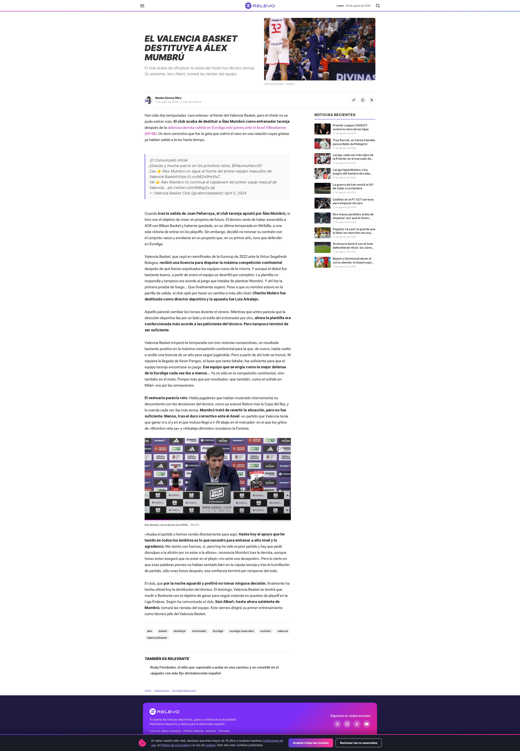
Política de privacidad (174, 745)
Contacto (224, 731)
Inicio (148, 690)
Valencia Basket (157, 637)
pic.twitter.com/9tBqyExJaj (191, 187)
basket (163, 631)
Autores (211, 731)
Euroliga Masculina (184, 690)
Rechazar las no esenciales (358, 742)
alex (149, 631)
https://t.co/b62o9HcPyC (198, 176)
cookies (210, 745)
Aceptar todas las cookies (311, 742)
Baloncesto (162, 690)
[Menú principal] (142, 6)
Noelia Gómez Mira (168, 98)
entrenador (199, 631)
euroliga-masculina (242, 631)
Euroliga (218, 631)
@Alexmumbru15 (246, 166)
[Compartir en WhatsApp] (362, 100)
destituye (180, 631)
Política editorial (193, 731)
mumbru (265, 631)
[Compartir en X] (371, 100)
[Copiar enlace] (354, 100)
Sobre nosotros (171, 731)
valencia (282, 631)
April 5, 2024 (235, 193)
